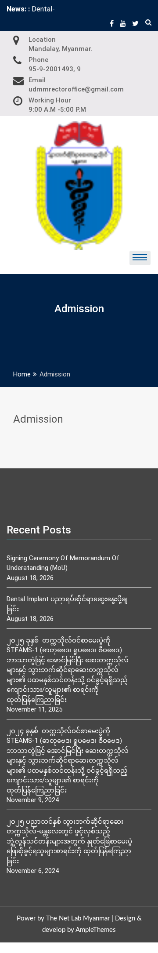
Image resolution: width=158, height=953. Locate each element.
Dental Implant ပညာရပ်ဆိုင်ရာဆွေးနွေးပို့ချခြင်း (67, 604)
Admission (38, 419)
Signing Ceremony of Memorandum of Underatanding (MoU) (63, 563)
